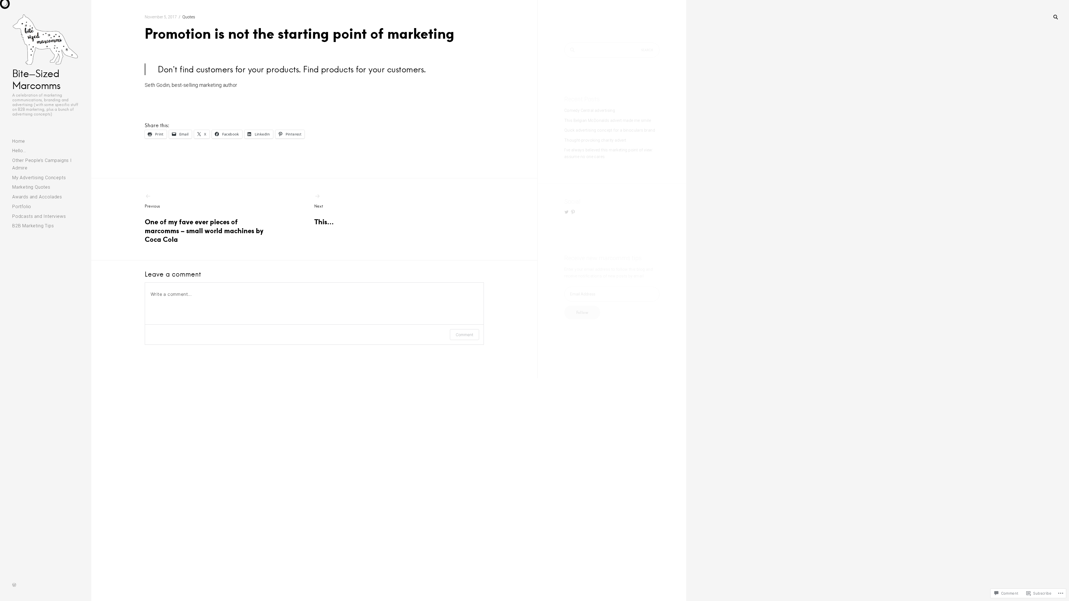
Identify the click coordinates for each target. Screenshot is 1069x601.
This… (324, 215)
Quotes (188, 17)
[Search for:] (611, 50)
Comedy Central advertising (589, 110)
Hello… (19, 150)
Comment (464, 334)
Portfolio (21, 206)
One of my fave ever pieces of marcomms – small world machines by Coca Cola (204, 223)
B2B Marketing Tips (33, 225)
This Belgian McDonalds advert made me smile (607, 120)
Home (18, 141)
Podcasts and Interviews (39, 216)
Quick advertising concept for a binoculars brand (609, 130)
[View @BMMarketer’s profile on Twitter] (566, 212)
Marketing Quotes (31, 187)
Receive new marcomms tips (603, 258)
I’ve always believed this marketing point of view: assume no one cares (608, 153)
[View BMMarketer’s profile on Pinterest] (573, 212)
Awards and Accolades (37, 196)
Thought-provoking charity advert (595, 140)
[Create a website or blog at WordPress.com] (14, 585)
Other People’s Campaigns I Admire (42, 164)
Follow (582, 312)
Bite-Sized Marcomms (36, 79)
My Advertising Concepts (39, 177)
